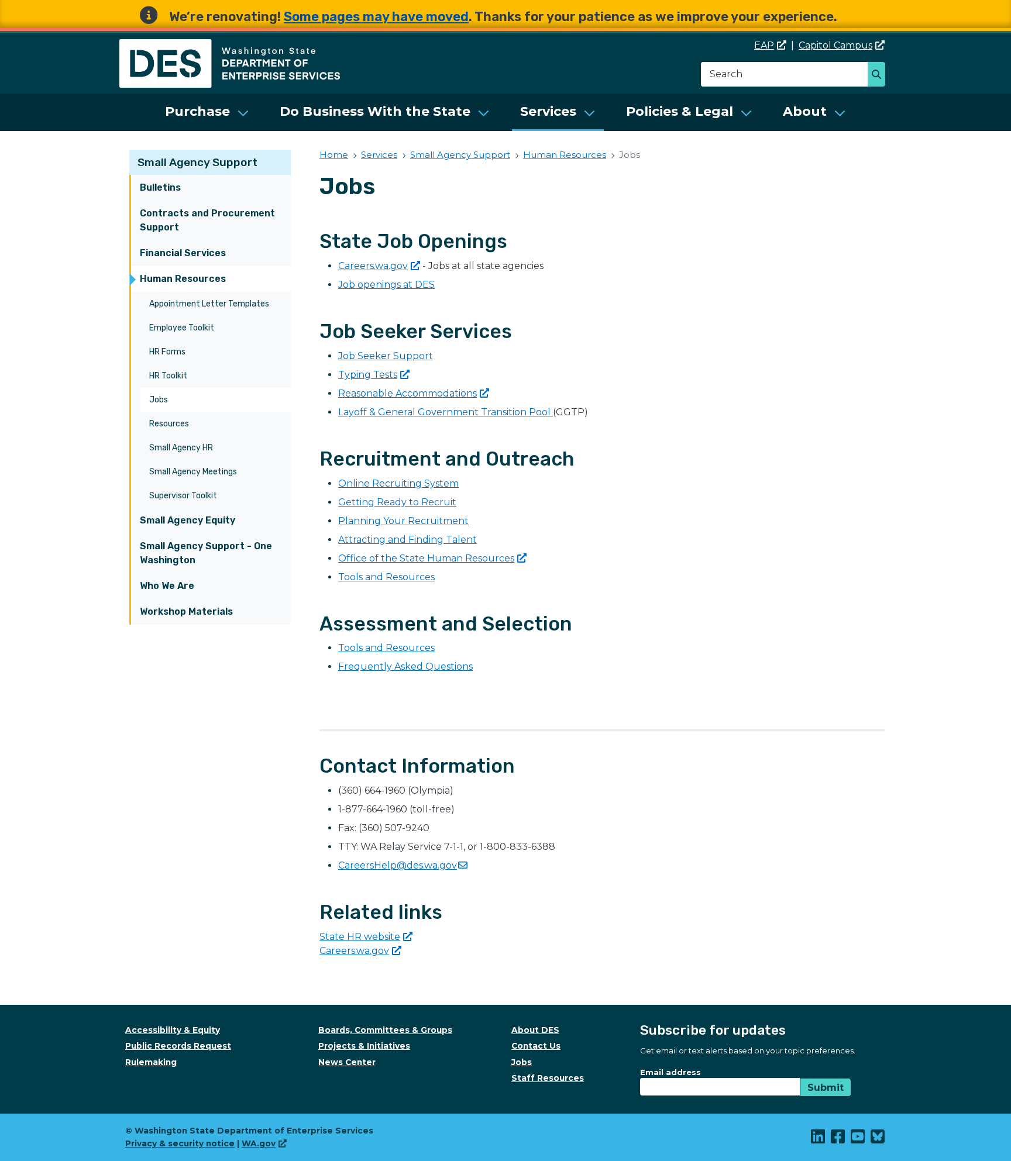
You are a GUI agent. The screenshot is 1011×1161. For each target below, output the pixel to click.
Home (333, 154)
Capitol (835, 45)
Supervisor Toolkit (183, 496)
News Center (347, 1062)
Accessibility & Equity (172, 1030)
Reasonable (407, 393)
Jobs (158, 400)
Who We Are (167, 585)
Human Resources (183, 278)
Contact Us (535, 1045)
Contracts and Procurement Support (207, 220)
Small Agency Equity (187, 520)
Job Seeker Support (385, 355)
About (805, 111)
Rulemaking (151, 1062)
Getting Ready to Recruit (397, 502)
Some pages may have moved (376, 17)
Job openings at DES (386, 284)
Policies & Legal (679, 111)
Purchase (197, 111)
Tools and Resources (386, 577)
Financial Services (183, 253)
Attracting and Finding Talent (407, 539)
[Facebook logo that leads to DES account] (838, 1139)
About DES (535, 1030)
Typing (367, 374)
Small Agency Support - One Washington (206, 553)
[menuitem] (207, 112)
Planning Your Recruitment (403, 520)
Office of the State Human (426, 558)
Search (880, 75)
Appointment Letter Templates (209, 304)
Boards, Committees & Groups (385, 1030)
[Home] (229, 45)
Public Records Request (178, 1045)
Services (548, 111)
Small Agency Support (197, 162)
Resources (169, 424)
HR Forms (167, 352)
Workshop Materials (186, 611)
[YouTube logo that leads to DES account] (858, 1139)
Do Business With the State (375, 111)
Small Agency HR (181, 448)
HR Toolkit (168, 376)
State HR (359, 936)
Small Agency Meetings (193, 472)
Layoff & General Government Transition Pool (445, 412)
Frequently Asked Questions (405, 666)
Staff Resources (547, 1078)
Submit (825, 1087)
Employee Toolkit (181, 328)
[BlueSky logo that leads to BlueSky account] (878, 1139)
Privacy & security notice (180, 1143)
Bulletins (160, 187)
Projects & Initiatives (364, 1045)
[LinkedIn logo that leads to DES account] (818, 1139)
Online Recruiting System (398, 483)
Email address (670, 1072)
